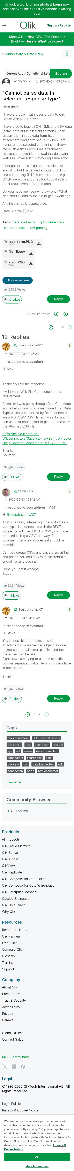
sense (28, 751)
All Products (11, 839)
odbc (30, 771)
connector (42, 744)
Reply (58, 299)
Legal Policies (12, 1104)
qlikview (13, 764)
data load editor (43, 764)
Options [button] (67, 54)
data (49, 758)
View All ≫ (14, 782)
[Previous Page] (53, 327)
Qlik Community (15, 1057)
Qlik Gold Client (13, 905)
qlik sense (14, 744)
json (25, 764)
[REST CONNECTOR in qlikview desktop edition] (58, 314)
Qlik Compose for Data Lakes (24, 879)
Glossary (8, 956)
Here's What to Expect (44, 41)
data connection (47, 751)
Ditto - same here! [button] (18, 280)
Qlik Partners (11, 936)
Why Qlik (8, 912)
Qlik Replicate (12, 872)
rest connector (14, 228)
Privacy (7, 1013)
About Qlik (9, 987)
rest (28, 744)
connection (15, 771)
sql (18, 751)
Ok (37, 1157)
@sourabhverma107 (21, 515)
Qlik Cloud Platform (16, 846)
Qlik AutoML (11, 859)
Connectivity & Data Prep (23, 54)
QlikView (8, 866)
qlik (60, 764)
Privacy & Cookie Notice (20, 1110)
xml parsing (38, 228)
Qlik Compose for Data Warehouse (28, 885)
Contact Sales (12, 1039)
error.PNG (16, 262)
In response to (22, 362)
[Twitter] (5, 1066)
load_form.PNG (20, 242)
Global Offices (12, 1033)
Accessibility (11, 1007)
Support (8, 969)
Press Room (11, 994)
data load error (24, 222)
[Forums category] (9, 811)
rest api (58, 744)
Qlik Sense (10, 852)
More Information (37, 1166)
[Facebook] (23, 1066)
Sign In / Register (59, 25)
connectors (15, 758)
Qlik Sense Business (46, 738)
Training (8, 963)
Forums (22, 811)
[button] (69, 80)
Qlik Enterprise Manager (19, 892)
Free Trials (9, 943)
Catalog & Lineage (15, 898)
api (10, 751)
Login (57, 4)
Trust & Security (14, 1000)
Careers (8, 1020)
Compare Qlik (12, 949)
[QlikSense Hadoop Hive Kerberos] (65, 314)
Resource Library (14, 930)
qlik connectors (52, 222)
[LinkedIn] (14, 1066)
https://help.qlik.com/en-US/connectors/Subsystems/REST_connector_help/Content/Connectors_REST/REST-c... (36, 438)
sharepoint (34, 758)
